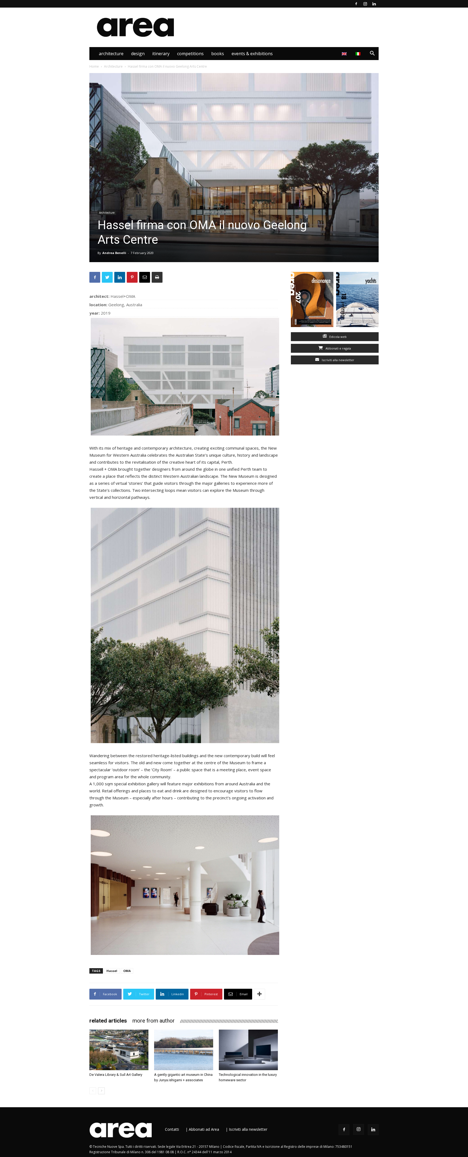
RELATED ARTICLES (108, 1020)
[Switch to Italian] (359, 53)
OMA (127, 971)
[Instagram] (365, 4)
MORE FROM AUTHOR (153, 1020)
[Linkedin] (374, 4)
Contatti (172, 1129)
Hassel (111, 971)
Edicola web (338, 337)
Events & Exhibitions (252, 54)
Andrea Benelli (114, 253)
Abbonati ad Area (204, 1129)
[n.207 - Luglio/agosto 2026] (312, 300)
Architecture (111, 54)
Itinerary (161, 54)
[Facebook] (356, 4)
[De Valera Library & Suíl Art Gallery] (118, 1050)
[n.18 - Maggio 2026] (357, 300)
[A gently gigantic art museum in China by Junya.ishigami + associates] (183, 1050)
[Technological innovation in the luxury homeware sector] (248, 1050)
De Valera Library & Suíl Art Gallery (115, 1075)
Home (94, 66)
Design (138, 54)
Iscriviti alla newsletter (337, 360)
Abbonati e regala (338, 348)
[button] (372, 54)
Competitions (190, 54)
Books (217, 54)
